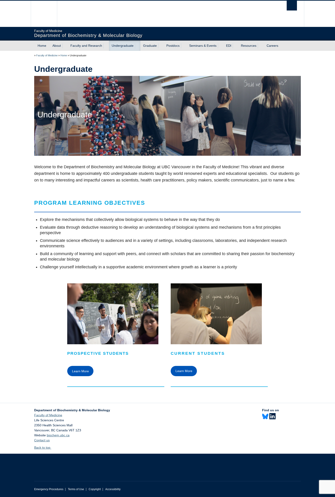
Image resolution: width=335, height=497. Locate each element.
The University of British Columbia (44, 14)
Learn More (80, 371)
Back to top (42, 447)
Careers (272, 45)
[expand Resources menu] (260, 45)
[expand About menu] (65, 45)
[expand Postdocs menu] (183, 45)
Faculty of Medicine (47, 55)
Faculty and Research (86, 45)
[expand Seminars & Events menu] (220, 45)
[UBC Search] (292, 5)
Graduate (150, 45)
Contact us (42, 440)
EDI (228, 45)
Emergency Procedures (48, 489)
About (56, 45)
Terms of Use (76, 489)
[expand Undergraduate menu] (137, 45)
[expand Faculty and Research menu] (106, 45)
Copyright (95, 489)
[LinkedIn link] (272, 416)
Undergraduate (123, 45)
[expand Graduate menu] (161, 45)
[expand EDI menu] (235, 45)
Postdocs (173, 45)
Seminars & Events (202, 45)
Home (42, 45)
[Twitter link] (265, 416)
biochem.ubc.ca (58, 435)
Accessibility (113, 489)
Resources (248, 45)
